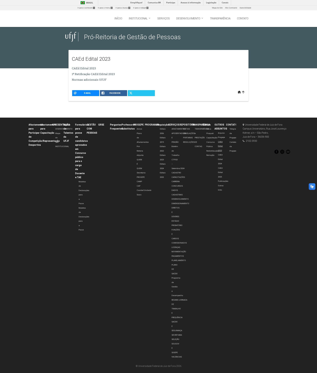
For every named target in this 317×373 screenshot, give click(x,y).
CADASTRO (176, 173)
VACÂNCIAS (177, 357)
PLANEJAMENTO (179, 260)
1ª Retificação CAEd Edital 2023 (93, 74)
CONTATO (231, 124)
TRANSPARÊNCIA (200, 124)
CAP (138, 186)
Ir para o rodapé (140, 8)
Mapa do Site (217, 8)
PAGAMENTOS (178, 256)
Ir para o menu (105, 8)
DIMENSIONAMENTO (180, 203)
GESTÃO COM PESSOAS (92, 128)
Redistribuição (212, 151)
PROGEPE (138, 124)
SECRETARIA (177, 335)
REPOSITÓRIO (187, 124)
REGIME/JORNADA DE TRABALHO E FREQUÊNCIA (179, 309)
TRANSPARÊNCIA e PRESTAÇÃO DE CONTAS (202, 138)
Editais (207, 124)
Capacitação (211, 138)
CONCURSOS (177, 186)
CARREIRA (176, 181)
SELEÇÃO (175, 339)
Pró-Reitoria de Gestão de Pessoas (132, 37)
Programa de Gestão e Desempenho (177, 287)
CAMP (139, 181)
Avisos (139, 129)
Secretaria (141, 173)
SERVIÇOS (173, 124)
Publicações (223, 181)
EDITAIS (186, 129)
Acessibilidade (245, 8)
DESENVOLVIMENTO (180, 199)
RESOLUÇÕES (188, 142)
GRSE (101, 124)
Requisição (162, 124)
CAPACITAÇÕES (178, 177)
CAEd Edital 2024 (220, 159)
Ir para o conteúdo (86, 8)
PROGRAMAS (152, 124)
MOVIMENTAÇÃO (179, 252)
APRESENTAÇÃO (61, 124)
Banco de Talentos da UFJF (68, 132)
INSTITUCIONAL (62, 146)
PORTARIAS (188, 138)
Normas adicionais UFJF (89, 80)
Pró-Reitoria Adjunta (140, 150)
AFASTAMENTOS (179, 129)
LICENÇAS (176, 247)
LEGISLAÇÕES (189, 133)
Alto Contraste (231, 8)
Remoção (210, 155)
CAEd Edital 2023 (84, 68)
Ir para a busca (123, 8)
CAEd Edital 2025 (220, 172)
